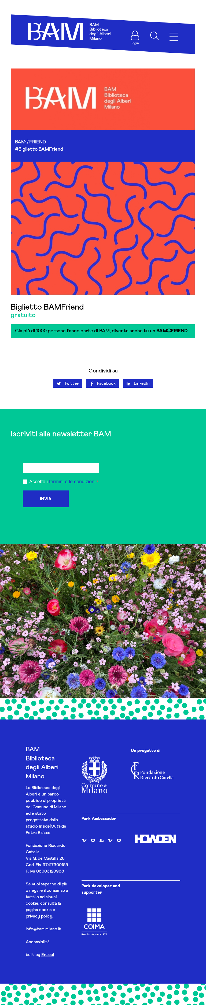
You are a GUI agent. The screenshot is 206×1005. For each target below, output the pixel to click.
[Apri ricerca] (154, 36)
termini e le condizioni (72, 481)
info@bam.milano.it (43, 929)
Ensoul (47, 955)
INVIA (46, 499)
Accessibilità (38, 942)
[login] (135, 35)
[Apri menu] (174, 37)
